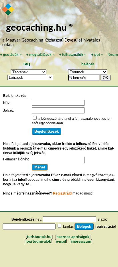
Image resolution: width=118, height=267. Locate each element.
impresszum (81, 242)
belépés (88, 64)
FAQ (26, 64)
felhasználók (72, 55)
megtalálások (40, 55)
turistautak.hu (39, 237)
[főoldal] (8, 10)
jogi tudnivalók (38, 242)
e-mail (61, 242)
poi (97, 55)
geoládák (11, 55)
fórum (112, 55)
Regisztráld (62, 193)
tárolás (68, 227)
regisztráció (105, 227)
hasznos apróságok (72, 237)
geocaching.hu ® (40, 28)
